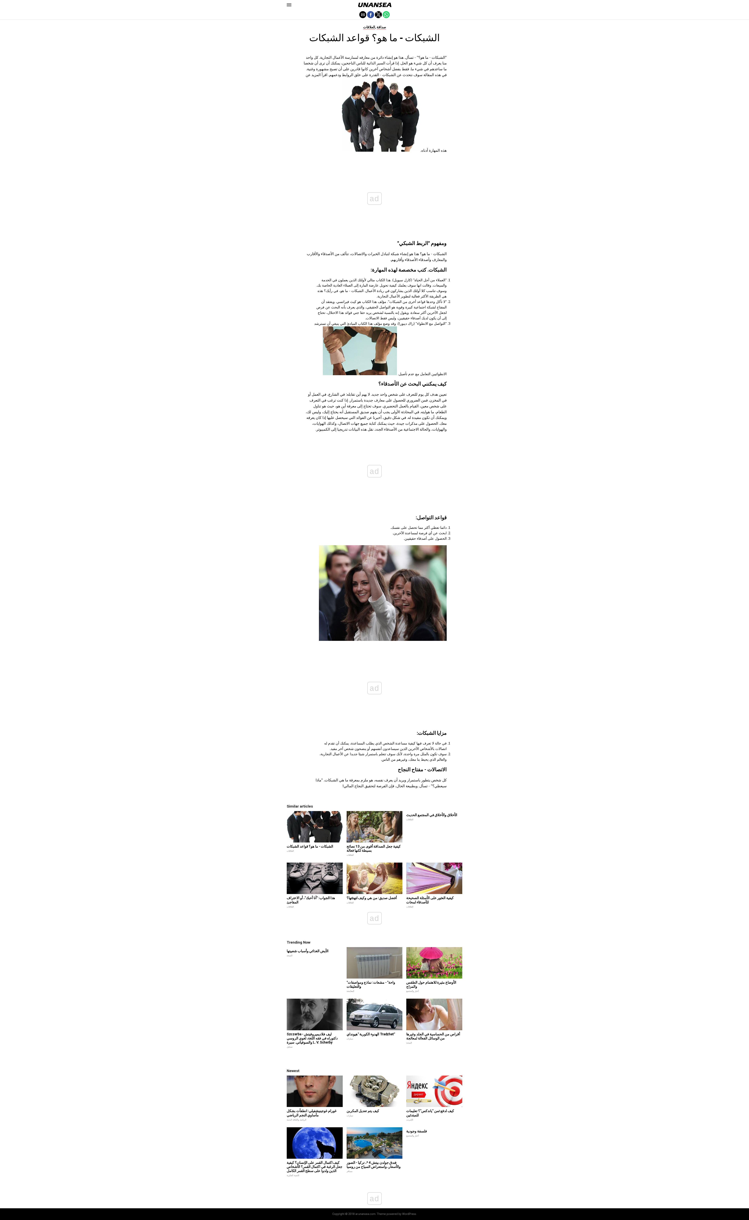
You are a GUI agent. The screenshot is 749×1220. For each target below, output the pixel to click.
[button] (289, 5)
